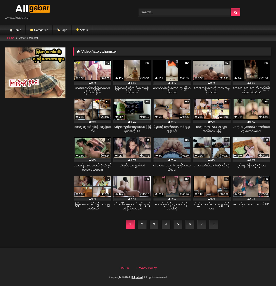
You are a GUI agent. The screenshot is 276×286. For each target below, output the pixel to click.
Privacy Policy (146, 268)
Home (10, 37)
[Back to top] (263, 274)
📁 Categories (39, 30)
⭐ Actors (82, 30)
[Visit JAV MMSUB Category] (35, 97)
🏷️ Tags (62, 30)
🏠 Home (15, 30)
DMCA (124, 268)
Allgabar (137, 277)
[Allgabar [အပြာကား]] (35, 9)
